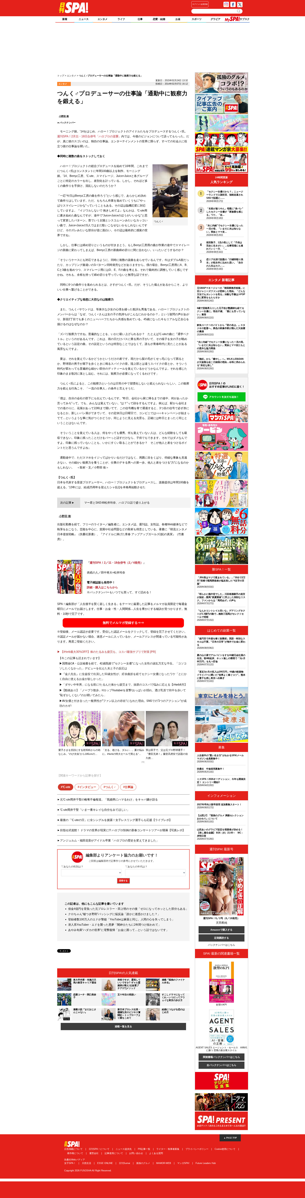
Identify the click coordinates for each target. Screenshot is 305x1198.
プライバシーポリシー (197, 1149)
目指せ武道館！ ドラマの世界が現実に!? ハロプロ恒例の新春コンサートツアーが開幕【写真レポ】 (122, 830)
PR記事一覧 (144, 1149)
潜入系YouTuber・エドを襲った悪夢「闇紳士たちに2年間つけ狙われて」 (114, 924)
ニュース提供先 (124, 1149)
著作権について (75, 1153)
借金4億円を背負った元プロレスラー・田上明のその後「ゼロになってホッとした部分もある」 (128, 908)
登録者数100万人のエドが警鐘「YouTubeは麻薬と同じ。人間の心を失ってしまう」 (121, 919)
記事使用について (114, 1153)
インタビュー (87, 786)
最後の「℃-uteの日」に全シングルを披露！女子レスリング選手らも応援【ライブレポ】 (116, 819)
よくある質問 (156, 1153)
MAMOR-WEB (164, 1163)
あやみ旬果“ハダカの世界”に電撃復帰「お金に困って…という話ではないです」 (118, 929)
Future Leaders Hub (206, 1163)
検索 (239, 11)
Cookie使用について (225, 1149)
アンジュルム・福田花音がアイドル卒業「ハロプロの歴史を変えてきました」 (109, 840)
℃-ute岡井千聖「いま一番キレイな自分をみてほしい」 (95, 809)
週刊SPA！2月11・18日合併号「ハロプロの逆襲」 (89, 136)
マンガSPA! (183, 1163)
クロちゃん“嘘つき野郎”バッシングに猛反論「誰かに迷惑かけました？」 (114, 914)
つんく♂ (110, 786)
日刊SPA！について (99, 1149)
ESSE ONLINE (105, 1163)
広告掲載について (73, 1149)
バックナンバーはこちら (221, 944)
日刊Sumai (125, 1163)
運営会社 (94, 1153)
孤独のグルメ (143, 1163)
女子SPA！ (70, 1163)
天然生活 (87, 1163)
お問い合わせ (136, 1153)
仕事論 (129, 786)
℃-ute (66, 786)
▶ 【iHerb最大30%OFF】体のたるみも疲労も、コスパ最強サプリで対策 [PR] (106, 651)
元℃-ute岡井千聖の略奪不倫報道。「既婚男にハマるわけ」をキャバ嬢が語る (109, 799)
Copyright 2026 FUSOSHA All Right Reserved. (88, 1170)
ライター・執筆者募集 (168, 1149)
